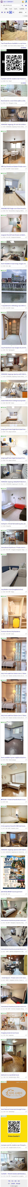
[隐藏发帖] (26, 46)
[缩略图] (4, 12)
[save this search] (26, 5)
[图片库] (10, 12)
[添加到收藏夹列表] (2, 46)
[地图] (13, 12)
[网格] (7, 12)
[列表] (2, 12)
